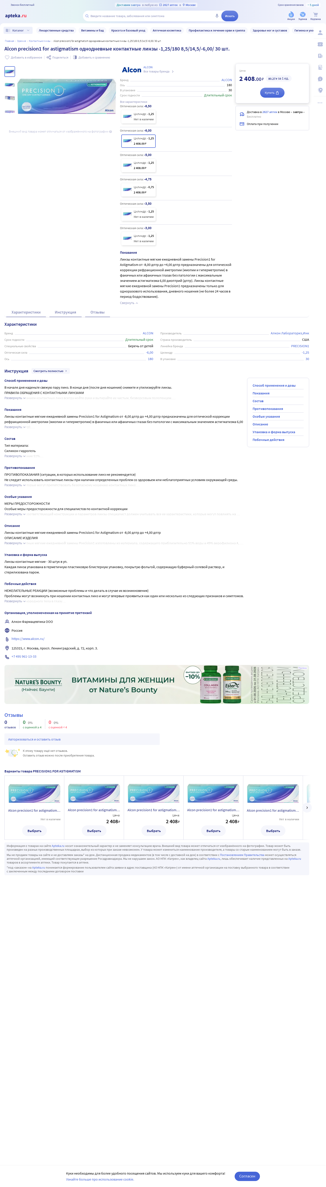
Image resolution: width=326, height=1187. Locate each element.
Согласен (247, 1176)
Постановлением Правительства (242, 855)
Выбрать (34, 830)
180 (150, 359)
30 (307, 359)
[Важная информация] (320, 79)
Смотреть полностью (48, 371)
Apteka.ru (58, 846)
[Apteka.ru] (19, 16)
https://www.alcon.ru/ (28, 638)
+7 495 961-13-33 (24, 656)
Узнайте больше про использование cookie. (100, 1179)
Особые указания (266, 416)
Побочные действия (268, 439)
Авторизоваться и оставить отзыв (34, 739)
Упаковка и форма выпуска (274, 432)
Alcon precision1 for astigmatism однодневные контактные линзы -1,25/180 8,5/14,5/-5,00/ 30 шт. (154, 810)
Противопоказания (268, 408)
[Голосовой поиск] (216, 15)
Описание (260, 424)
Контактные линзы (40, 41)
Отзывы (97, 312)
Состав (258, 401)
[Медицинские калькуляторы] (320, 67)
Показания (261, 393)
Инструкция (65, 312)
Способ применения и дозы (274, 385)
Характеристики (26, 312)
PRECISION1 (300, 346)
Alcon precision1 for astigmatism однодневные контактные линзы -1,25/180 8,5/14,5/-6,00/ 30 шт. (94, 810)
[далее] (307, 808)
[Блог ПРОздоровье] (320, 56)
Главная (9, 41)
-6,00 (149, 352)
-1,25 (305, 352)
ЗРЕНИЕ (21, 41)
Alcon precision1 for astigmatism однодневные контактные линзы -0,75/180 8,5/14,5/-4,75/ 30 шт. (213, 810)
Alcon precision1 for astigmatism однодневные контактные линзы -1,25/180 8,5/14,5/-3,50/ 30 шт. (273, 810)
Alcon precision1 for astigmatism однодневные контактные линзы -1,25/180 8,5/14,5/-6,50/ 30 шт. (34, 810)
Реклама (303, 668)
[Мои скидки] (320, 44)
